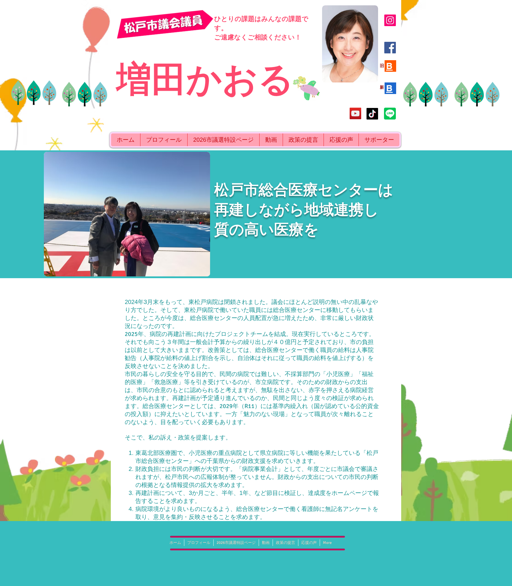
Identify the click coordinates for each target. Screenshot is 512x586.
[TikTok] (372, 114)
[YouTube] (355, 113)
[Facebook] (390, 47)
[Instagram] (390, 20)
